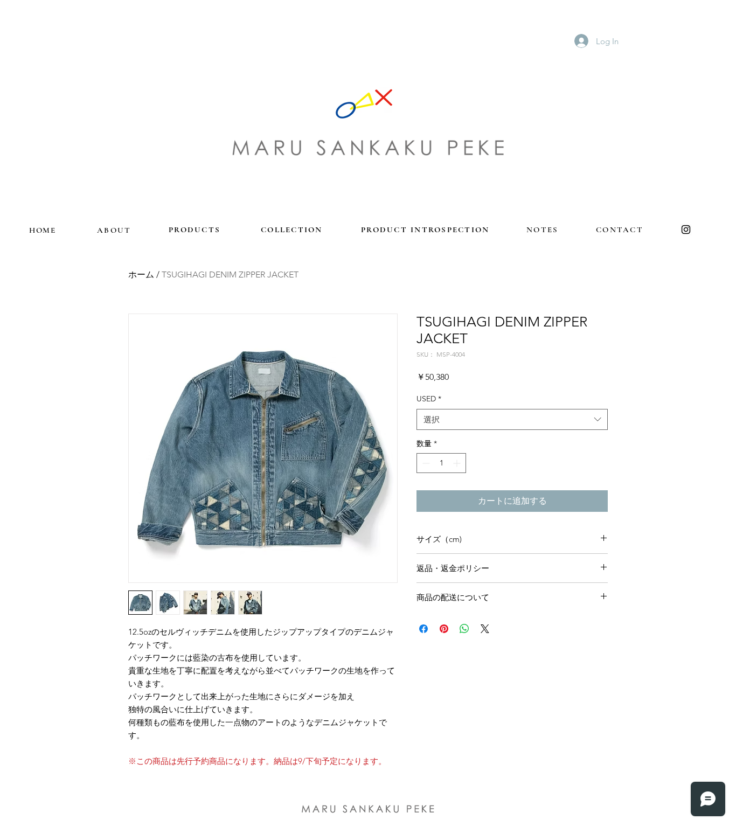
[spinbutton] (441, 463)
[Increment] (457, 463)
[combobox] (512, 419)
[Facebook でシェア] (423, 628)
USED (428, 399)
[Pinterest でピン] (444, 628)
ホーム (141, 274)
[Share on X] (484, 628)
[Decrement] (425, 463)
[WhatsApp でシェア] (464, 628)
